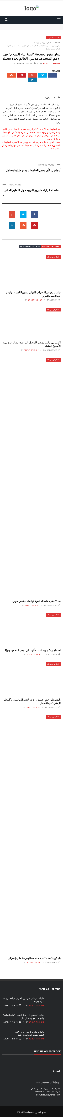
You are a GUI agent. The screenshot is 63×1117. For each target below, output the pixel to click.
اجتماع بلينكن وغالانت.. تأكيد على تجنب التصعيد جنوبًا (33, 650)
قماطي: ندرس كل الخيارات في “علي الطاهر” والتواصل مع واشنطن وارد (23, 1016)
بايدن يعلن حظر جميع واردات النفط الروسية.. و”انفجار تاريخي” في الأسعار (32, 701)
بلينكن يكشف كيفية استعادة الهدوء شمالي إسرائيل (34, 958)
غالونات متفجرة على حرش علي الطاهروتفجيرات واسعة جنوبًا (29, 1033)
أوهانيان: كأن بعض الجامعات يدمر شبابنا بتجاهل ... (32, 170)
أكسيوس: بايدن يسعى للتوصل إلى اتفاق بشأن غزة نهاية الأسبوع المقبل (31, 344)
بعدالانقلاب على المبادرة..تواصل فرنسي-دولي (36, 601)
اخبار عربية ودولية (53, 37)
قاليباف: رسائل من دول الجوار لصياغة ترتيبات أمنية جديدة (36, 25)
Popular (43, 989)
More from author (30, 246)
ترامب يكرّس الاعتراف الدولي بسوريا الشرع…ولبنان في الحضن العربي (33, 294)
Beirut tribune (52, 63)
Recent (56, 989)
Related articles (50, 246)
